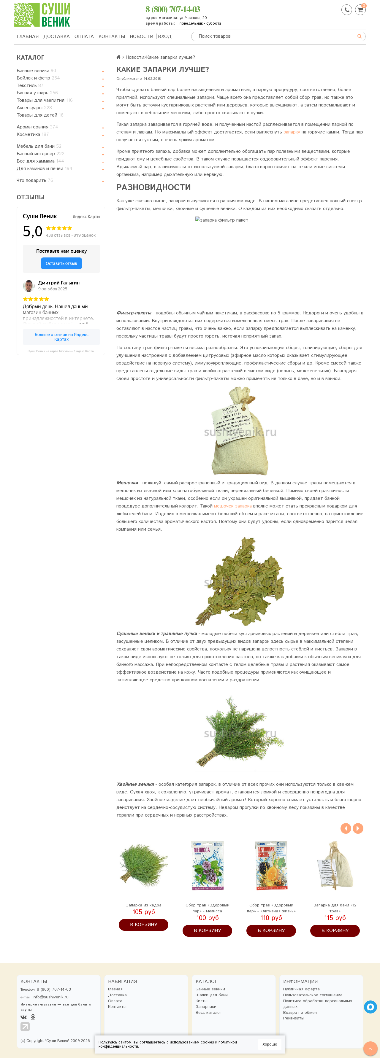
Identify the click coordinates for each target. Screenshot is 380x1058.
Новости (141, 36)
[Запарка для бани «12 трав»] (335, 865)
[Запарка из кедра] (143, 865)
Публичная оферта (301, 989)
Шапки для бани (212, 995)
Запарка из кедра (144, 905)
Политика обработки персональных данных (317, 1004)
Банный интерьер (40, 153)
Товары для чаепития (45, 100)
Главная (28, 36)
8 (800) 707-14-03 (172, 9)
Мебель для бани (39, 146)
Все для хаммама (40, 161)
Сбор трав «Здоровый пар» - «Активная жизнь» (271, 908)
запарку (292, 132)
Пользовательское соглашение (313, 995)
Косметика (33, 134)
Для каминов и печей (44, 168)
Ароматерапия (37, 127)
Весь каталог (208, 1013)
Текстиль (30, 85)
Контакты (112, 36)
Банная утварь (37, 93)
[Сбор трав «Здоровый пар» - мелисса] (207, 865)
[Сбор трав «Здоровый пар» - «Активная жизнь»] (271, 865)
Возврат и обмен (300, 1013)
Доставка (56, 36)
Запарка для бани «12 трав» (335, 908)
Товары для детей (40, 115)
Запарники (206, 1007)
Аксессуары (34, 107)
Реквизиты (293, 1018)
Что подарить (35, 180)
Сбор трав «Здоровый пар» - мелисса (207, 908)
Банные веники (36, 70)
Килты (202, 1001)
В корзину (143, 924)
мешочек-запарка (233, 506)
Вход (165, 36)
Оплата (84, 36)
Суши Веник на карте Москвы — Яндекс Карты (61, 351)
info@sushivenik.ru (51, 997)
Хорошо (269, 1044)
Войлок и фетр (38, 78)
